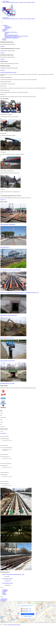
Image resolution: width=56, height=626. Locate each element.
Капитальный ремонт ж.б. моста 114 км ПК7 (7, 360)
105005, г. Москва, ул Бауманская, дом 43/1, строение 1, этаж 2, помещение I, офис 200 (19, 2)
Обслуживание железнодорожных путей (12, 36)
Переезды (6, 33)
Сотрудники (7, 28)
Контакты (4, 39)
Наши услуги (2, 199)
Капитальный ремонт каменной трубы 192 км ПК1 (8, 315)
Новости (4, 38)
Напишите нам (3, 433)
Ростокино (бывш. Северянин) (7, 578)
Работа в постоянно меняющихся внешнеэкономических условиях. (13, 574)
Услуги (4, 31)
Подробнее (2, 46)
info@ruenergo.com (3, 599)
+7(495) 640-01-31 (6, 1)
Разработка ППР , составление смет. (11, 37)
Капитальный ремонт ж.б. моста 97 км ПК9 (7, 383)
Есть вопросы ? (3, 600)
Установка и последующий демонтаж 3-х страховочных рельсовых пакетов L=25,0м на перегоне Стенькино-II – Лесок (19, 292)
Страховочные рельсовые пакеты (11, 32)
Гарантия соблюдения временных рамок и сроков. (8, 72)
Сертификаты (5, 29)
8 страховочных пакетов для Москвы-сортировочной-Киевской (10, 269)
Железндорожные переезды (4, 247)
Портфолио (5, 30)
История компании (8, 27)
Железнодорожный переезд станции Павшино (7, 224)
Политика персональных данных (14, 624)
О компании (5, 25)
